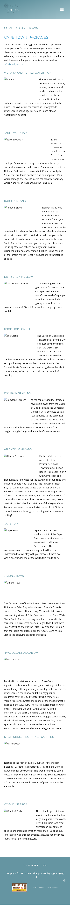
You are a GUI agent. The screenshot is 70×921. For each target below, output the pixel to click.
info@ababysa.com (14, 64)
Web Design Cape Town (45, 887)
